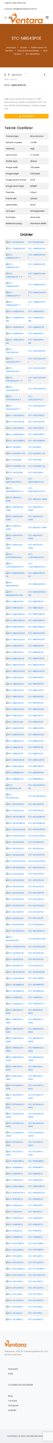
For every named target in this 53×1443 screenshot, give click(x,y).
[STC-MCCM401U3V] (15, 796)
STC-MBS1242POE (36, 633)
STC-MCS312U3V (36, 899)
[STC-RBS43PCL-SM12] (15, 1068)
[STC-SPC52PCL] (14, 1313)
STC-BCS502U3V (36, 242)
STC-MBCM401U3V (37, 584)
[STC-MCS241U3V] (15, 886)
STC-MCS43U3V (36, 918)
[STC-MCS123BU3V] (15, 823)
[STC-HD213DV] (13, 447)
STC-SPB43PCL (35, 1211)
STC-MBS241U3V (36, 690)
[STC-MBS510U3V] (15, 740)
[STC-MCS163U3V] (15, 848)
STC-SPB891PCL (35, 1237)
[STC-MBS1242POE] (15, 633)
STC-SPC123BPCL (36, 1243)
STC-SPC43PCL (35, 1294)
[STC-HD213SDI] (13, 459)
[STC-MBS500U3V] (15, 734)
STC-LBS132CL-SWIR (37, 499)
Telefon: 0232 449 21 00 (15, 3)
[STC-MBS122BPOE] (15, 614)
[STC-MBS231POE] (15, 677)
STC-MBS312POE (36, 696)
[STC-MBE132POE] (15, 601)
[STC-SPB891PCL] (14, 1237)
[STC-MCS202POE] (15, 854)
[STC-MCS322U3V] (15, 905)
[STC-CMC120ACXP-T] (15, 369)
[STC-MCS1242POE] (15, 829)
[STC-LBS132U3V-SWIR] (15, 517)
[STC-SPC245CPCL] (15, 1275)
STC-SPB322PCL (35, 1205)
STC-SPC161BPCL (36, 1249)
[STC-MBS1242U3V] (15, 639)
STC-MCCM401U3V (37, 796)
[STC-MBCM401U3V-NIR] (15, 593)
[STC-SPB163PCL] (14, 1173)
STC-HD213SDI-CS (36, 466)
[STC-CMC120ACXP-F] (15, 360)
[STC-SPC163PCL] (14, 1256)
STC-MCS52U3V (35, 965)
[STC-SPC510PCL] (14, 1306)
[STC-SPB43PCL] (14, 1211)
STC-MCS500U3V (36, 930)
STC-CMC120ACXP (37, 351)
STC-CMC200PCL (36, 415)
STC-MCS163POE (36, 842)
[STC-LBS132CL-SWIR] (15, 499)
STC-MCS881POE (36, 984)
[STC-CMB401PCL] (15, 333)
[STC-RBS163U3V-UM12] (15, 1049)
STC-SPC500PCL (36, 1300)
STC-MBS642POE (36, 760)
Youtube (12, 1400)
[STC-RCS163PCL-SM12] (15, 1087)
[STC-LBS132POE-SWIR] (15, 508)
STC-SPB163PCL (35, 1173)
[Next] (44, 74)
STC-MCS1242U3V (36, 835)
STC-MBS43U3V (35, 721)
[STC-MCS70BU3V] (15, 978)
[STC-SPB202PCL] (14, 1180)
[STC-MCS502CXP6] (15, 938)
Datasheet (28, 116)
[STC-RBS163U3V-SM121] (15, 1039)
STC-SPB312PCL (35, 1199)
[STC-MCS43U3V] (15, 918)
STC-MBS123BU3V (36, 626)
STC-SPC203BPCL (36, 1268)
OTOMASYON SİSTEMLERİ (20, 1384)
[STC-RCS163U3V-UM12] (15, 1124)
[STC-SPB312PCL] (14, 1199)
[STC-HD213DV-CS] (15, 453)
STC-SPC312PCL (35, 1281)
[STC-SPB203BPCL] (15, 1186)
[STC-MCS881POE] (15, 984)
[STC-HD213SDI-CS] (15, 466)
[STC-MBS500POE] (15, 728)
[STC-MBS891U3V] (15, 778)
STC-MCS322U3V (36, 905)
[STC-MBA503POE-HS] (15, 574)
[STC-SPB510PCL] (14, 1224)
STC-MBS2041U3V (36, 671)
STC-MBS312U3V (36, 702)
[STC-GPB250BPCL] (15, 434)
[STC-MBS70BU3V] (15, 766)
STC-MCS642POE (36, 972)
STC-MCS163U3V (36, 848)
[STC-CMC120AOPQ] (15, 388)
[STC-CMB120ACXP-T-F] (15, 275)
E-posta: (20, 9)
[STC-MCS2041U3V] (15, 867)
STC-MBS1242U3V (36, 639)
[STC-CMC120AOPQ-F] (15, 398)
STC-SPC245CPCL (36, 1275)
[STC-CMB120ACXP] (15, 248)
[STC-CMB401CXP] (15, 327)
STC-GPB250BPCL (36, 434)
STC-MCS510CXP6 (36, 946)
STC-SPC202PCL (36, 1262)
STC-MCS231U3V (36, 880)
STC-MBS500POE (36, 728)
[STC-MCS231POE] (15, 873)
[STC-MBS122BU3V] (15, 620)
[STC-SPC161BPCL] (15, 1249)
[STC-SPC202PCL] (15, 1262)
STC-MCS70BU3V (36, 978)
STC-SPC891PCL (35, 1319)
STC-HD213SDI (35, 459)
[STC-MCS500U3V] (15, 930)
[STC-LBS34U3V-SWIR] (15, 546)
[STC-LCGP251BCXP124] (15, 555)
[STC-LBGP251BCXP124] (15, 480)
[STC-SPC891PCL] (14, 1319)
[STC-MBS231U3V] (15, 683)
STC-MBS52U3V (35, 753)
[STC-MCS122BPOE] (15, 816)
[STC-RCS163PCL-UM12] (15, 1096)
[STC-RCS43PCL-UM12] (15, 1153)
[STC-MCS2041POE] (15, 861)
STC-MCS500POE (36, 924)
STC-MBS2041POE (36, 664)
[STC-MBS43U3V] (14, 721)
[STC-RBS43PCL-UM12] (15, 1077)
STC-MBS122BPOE (36, 614)
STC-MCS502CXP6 (37, 938)
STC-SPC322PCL (36, 1287)
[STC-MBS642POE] (15, 759)
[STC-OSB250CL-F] (15, 1003)
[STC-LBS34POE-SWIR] (15, 536)
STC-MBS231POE (36, 677)
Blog (10, 1395)
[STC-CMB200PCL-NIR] (15, 319)
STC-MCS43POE (36, 912)
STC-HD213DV (34, 447)
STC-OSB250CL (35, 997)
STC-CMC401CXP (36, 421)
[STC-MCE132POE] (15, 804)
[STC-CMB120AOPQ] (15, 284)
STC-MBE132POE (36, 601)
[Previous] (9, 74)
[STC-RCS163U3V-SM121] (15, 1115)
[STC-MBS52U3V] (14, 753)
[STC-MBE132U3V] (15, 607)
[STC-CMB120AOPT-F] (15, 303)
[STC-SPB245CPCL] (15, 1192)
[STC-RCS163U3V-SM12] (15, 1105)
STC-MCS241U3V (36, 886)
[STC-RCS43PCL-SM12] (15, 1143)
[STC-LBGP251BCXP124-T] (15, 489)
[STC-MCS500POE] (15, 924)
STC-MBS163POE (36, 645)
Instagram (13, 1405)
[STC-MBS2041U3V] (15, 671)
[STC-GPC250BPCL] (15, 440)
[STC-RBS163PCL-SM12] (15, 1011)
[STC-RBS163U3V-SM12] (15, 1030)
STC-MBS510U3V (36, 741)
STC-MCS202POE (36, 854)
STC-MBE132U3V (36, 607)
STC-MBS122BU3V (36, 620)
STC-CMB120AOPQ (37, 284)
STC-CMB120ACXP (36, 248)
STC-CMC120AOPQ (37, 388)
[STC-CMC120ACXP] (15, 350)
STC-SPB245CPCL (36, 1192)
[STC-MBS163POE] (15, 645)
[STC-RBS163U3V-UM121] (15, 1058)
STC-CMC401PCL (36, 428)
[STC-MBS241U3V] (15, 690)
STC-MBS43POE (15, 85)
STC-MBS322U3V (36, 709)
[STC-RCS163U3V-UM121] (15, 1134)
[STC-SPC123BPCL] (15, 1243)
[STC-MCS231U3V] (15, 880)
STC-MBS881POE (36, 772)
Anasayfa (13, 1368)
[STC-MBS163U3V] (15, 652)
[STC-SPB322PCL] (14, 1205)
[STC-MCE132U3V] (15, 810)
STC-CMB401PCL (36, 333)
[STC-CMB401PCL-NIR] (15, 341)
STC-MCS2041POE (36, 861)
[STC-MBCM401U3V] (15, 584)
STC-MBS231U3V (36, 683)
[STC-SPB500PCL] (14, 1218)
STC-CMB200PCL (36, 311)
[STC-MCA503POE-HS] (15, 786)
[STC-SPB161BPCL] (14, 1167)
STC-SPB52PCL (35, 1230)
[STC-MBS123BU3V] (15, 626)
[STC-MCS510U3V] (15, 952)
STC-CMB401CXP (36, 327)
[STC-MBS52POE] (14, 747)
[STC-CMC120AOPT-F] (15, 407)
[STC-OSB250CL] (14, 997)
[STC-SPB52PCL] (14, 1230)
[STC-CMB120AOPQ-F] (15, 294)
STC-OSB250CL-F (36, 1003)
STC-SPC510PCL (35, 1306)
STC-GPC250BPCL (36, 440)
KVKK (10, 1373)
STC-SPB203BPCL (36, 1186)
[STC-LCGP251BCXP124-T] (15, 565)
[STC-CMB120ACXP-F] (15, 256)
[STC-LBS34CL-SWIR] (15, 527)
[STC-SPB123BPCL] (15, 1161)
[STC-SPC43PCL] (14, 1294)
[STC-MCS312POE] (15, 892)
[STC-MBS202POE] (15, 658)
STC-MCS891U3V (36, 991)
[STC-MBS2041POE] (15, 664)
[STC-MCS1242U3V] (15, 835)
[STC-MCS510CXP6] (15, 946)
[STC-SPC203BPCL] (15, 1268)
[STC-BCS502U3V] (15, 242)
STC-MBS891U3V (36, 779)
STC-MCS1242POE (36, 829)
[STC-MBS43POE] (26, 75)
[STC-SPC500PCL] (15, 1300)
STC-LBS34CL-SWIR (37, 527)
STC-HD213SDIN (35, 472)
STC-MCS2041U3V (36, 867)
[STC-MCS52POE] (14, 959)
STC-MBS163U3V (36, 652)
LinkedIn (12, 1410)
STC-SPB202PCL (35, 1180)
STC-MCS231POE (36, 873)
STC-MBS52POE (35, 747)
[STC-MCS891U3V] (15, 991)
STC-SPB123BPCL (36, 1161)
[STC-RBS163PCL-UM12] (15, 1020)
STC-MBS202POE (36, 658)
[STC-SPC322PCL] (15, 1287)
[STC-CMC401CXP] (15, 421)
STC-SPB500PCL (35, 1218)
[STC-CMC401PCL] (15, 428)
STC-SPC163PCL (35, 1256)
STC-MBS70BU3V (36, 766)
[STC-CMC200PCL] (15, 415)
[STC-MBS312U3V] (15, 702)
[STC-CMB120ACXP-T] (15, 265)
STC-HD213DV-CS (36, 453)
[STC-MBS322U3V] (15, 709)
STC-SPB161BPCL (35, 1167)
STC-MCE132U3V (36, 810)
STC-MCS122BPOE (36, 816)
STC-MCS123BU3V (36, 823)
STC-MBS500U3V (36, 734)
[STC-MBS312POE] (15, 696)
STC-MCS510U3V (36, 953)
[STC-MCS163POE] (15, 842)
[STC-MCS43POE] (15, 911)
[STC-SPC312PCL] (14, 1281)
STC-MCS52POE (35, 959)
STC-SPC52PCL (35, 1313)
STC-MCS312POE (36, 892)
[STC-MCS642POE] (15, 971)
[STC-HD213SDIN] (14, 472)
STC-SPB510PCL (35, 1224)
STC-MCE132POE (36, 804)
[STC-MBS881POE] (15, 772)
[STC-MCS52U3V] (14, 965)
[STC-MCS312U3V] (15, 899)
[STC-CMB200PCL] (15, 311)
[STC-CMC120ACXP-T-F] (15, 379)
